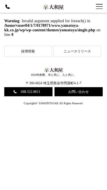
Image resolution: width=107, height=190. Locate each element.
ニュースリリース (77, 51)
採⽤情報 (28, 51)
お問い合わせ (78, 92)
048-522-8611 (30, 92)
